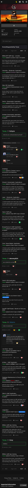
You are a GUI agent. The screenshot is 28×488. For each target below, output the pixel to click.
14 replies (15, 317)
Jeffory (12, 282)
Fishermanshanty (15, 87)
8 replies (15, 110)
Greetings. (5, 169)
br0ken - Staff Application (9, 362)
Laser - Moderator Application (10, 197)
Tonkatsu (13, 170)
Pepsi (12, 245)
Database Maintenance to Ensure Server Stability (13, 378)
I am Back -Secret (7, 349)
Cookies (22, 478)
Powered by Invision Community (14, 479)
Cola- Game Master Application (11, 243)
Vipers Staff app (6, 212)
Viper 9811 (13, 213)
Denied (23, 213)
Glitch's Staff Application (9, 393)
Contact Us (15, 478)
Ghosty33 (13, 184)
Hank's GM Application (8, 280)
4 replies (15, 177)
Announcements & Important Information (12, 382)
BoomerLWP (14, 395)
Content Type (7, 41)
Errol (12, 311)
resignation (5, 410)
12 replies (15, 238)
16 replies (17, 372)
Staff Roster (21, 311)
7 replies (15, 96)
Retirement (5, 294)
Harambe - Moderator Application (12, 70)
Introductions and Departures (9, 172)
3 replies (16, 388)
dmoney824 (13, 258)
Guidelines (10, 486)
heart (12, 411)
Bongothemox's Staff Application (11, 227)
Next (21, 50)
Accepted (22, 57)
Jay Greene (14, 295)
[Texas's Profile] (14, 25)
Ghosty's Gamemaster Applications (12, 182)
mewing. (13, 426)
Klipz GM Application (8, 85)
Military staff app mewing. (9, 425)
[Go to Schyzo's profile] (4, 146)
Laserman (13, 199)
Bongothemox (14, 228)
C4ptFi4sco (14, 116)
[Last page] (25, 51)
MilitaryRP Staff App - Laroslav (11, 56)
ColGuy (12, 103)
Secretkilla (13, 350)
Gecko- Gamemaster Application (11, 101)
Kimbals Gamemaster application (11, 114)
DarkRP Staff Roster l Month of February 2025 (14, 309)
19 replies (16, 405)
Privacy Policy (7, 478)
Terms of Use (4, 486)
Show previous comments (12, 142)
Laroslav (13, 57)
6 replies (18, 66)
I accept (24, 485)
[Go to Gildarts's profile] (4, 154)
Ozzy (11, 440)
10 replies (14, 80)
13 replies (15, 126)
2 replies (17, 357)
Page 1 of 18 (14, 50)
